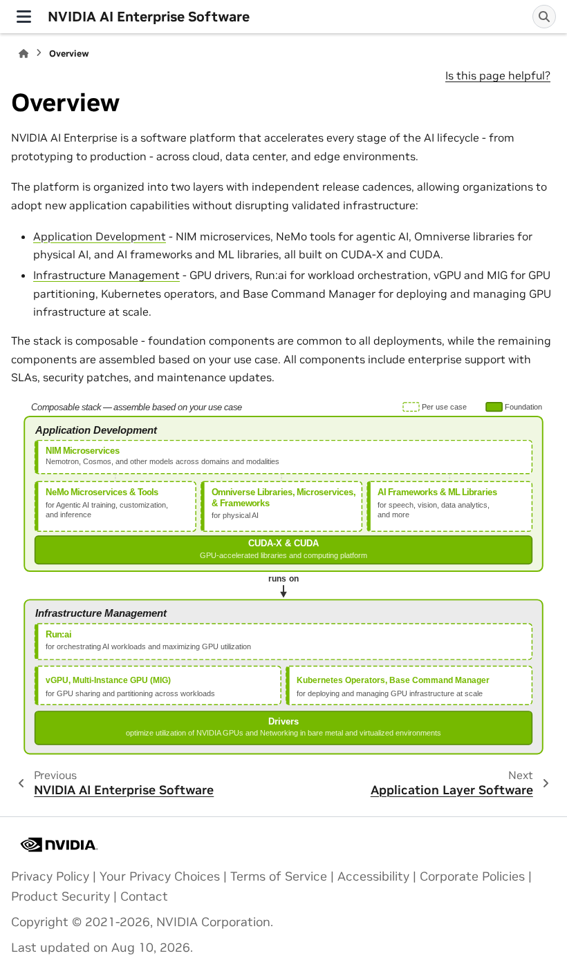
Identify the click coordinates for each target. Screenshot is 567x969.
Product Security (60, 896)
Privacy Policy (50, 876)
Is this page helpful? (497, 75)
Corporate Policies (472, 876)
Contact (144, 896)
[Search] (544, 16)
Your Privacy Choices (160, 876)
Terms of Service (278, 876)
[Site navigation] (24, 16)
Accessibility (373, 876)
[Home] (23, 53)
